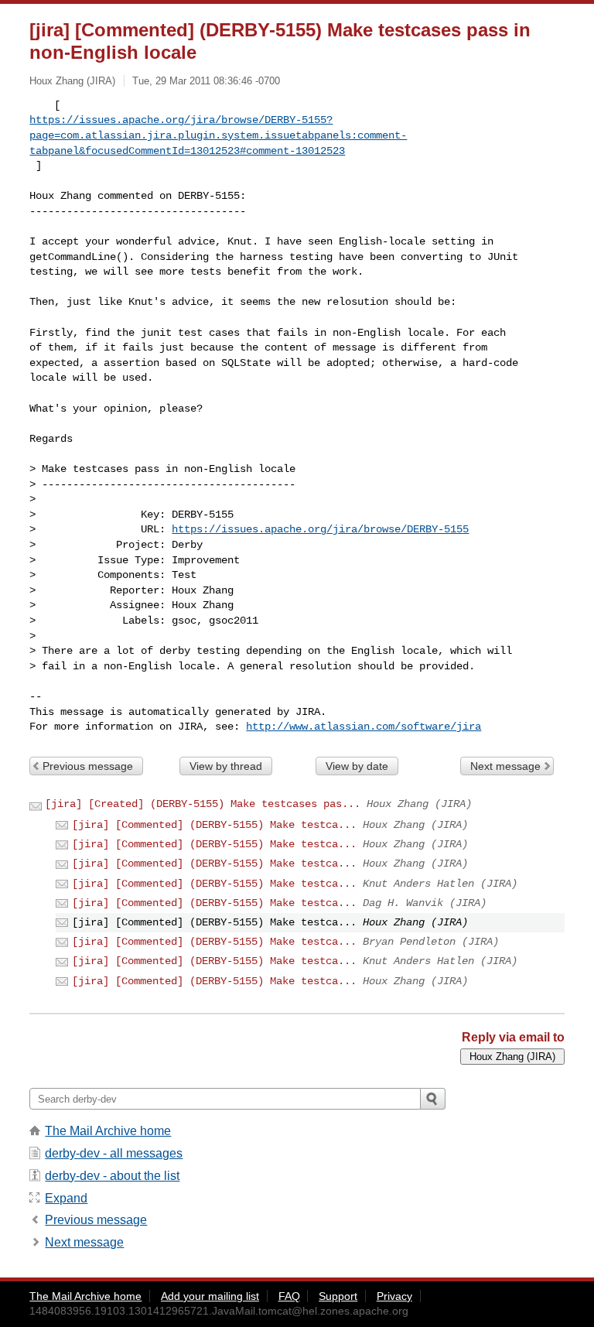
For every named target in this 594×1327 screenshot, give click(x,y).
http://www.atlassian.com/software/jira (363, 726)
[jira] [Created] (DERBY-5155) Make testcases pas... (202, 804)
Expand (66, 1198)
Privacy (394, 1296)
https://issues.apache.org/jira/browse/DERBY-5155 (320, 529)
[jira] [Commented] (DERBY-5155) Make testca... (214, 825)
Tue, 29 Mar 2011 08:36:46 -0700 (206, 81)
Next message (505, 766)
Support (338, 1296)
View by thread (225, 766)
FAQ (289, 1296)
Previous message (88, 766)
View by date (357, 766)
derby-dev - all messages (114, 1153)
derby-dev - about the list (112, 1175)
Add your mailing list (210, 1296)
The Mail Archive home (108, 1130)
